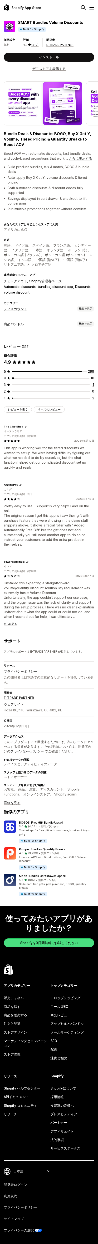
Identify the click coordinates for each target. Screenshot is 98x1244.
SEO (53, 1041)
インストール (49, 57)
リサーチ (10, 1114)
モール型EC (59, 1007)
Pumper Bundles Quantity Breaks (42, 849)
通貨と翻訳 (58, 1058)
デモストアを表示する (49, 69)
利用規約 (10, 1196)
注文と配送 (12, 1024)
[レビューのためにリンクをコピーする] (26, 427)
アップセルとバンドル (67, 1024)
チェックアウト (15, 281)
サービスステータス (65, 1148)
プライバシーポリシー (20, 671)
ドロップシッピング (65, 998)
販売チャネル (14, 998)
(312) (35, 45)
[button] (49, 832)
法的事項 (57, 1140)
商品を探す (12, 1007)
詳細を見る (12, 803)
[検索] (83, 7)
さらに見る (10, 623)
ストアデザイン (15, 1032)
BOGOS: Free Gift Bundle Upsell (41, 822)
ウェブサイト (14, 704)
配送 (53, 1049)
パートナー (58, 1122)
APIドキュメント (16, 1097)
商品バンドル (14, 324)
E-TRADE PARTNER (60, 45)
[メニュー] (91, 7)
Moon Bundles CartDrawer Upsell (42, 876)
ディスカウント (15, 309)
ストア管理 (12, 1054)
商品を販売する (15, 1015)
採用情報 (57, 1097)
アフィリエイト (62, 1131)
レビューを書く (18, 409)
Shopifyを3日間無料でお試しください (49, 943)
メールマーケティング (67, 1032)
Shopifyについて (63, 1088)
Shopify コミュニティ (20, 1105)
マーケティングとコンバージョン (25, 1043)
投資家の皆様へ (62, 1105)
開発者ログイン (15, 1185)
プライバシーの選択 (19, 1230)
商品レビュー (60, 1015)
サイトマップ (14, 1219)
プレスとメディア (63, 1114)
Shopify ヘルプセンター (22, 1088)
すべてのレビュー (49, 409)
